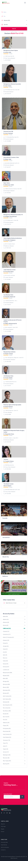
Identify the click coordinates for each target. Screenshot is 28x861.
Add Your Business (5, 847)
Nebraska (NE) (6, 702)
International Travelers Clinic (11, 157)
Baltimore (5, 576)
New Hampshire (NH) (7, 705)
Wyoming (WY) (6, 763)
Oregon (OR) (5, 725)
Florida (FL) (5, 643)
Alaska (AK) (5, 616)
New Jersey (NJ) (6, 707)
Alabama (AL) (6, 619)
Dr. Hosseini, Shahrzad (9, 296)
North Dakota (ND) (7, 699)
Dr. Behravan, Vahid (9, 184)
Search (14, 28)
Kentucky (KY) (6, 666)
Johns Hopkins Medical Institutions (13, 238)
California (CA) (7, 628)
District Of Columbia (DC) (8, 637)
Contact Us (3, 849)
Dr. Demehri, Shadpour (10, 240)
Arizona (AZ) (5, 625)
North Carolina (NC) (7, 696)
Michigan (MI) (6, 681)
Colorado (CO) (6, 631)
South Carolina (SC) (7, 734)
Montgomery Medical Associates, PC (13, 214)
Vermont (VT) (6, 752)
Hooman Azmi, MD (8, 131)
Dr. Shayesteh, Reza (9, 434)
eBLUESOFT (23, 856)
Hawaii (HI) (5, 649)
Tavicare (6, 459)
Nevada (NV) (5, 713)
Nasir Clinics (7, 183)
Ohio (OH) (5, 719)
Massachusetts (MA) (7, 672)
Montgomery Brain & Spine (11, 50)
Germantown (6, 537)
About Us (3, 823)
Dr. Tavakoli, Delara (9, 461)
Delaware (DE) (6, 640)
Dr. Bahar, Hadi (7, 159)
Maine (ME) (5, 678)
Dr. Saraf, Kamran (8, 406)
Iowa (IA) (5, 652)
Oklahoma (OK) (6, 722)
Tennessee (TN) (6, 740)
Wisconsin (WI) (6, 757)
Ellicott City (6, 556)
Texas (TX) (5, 743)
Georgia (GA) (6, 646)
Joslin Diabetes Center (10, 269)
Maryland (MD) (6, 675)
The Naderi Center (9, 484)
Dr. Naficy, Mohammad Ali (10, 323)
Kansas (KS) (5, 663)
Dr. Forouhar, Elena (8, 271)
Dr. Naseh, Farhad (8, 353)
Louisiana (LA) (6, 669)
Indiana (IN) (5, 660)
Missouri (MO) (6, 687)
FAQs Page (3, 826)
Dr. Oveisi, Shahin (8, 377)
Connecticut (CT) (6, 634)
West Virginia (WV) (7, 760)
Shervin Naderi (7, 485)
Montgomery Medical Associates (12, 84)
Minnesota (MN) (6, 684)
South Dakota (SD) (7, 737)
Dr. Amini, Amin (7, 52)
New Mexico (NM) (7, 710)
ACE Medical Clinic (8, 376)
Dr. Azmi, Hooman (8, 133)
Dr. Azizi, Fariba (7, 86)
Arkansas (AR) (6, 622)
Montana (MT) (6, 693)
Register (2, 829)
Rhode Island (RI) (6, 731)
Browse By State (4, 842)
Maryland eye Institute (9, 351)
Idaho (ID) (5, 655)
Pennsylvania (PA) (7, 728)
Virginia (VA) (5, 749)
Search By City (4, 844)
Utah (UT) (5, 746)
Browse (2, 831)
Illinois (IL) (5, 658)
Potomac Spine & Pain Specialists (12, 404)
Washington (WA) (6, 754)
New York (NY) (6, 716)
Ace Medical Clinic (8, 295)
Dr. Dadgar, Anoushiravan (10, 216)
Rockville (5, 518)
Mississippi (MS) (6, 690)
